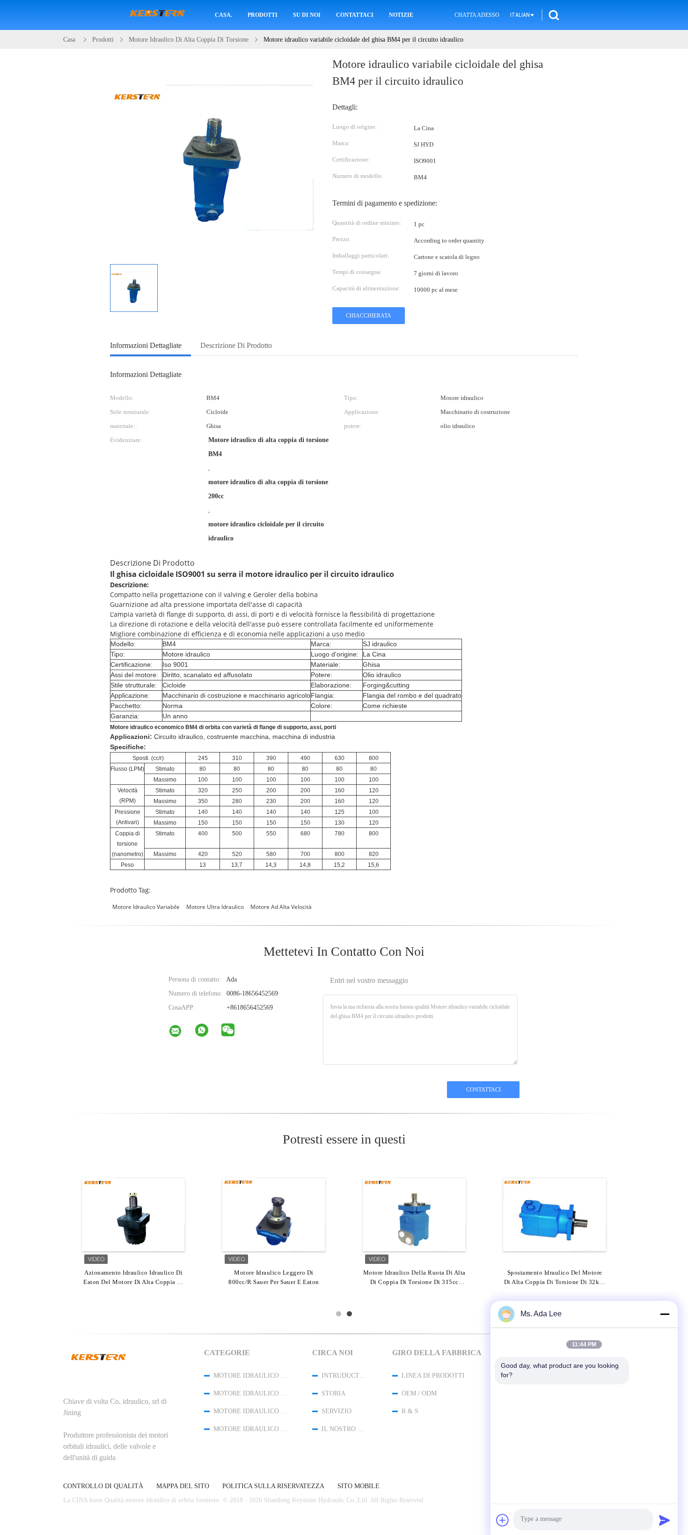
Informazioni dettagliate (146, 345)
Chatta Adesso (476, 15)
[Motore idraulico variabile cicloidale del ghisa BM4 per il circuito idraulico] (133, 288)
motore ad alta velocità (281, 907)
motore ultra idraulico (215, 907)
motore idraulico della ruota (250, 1411)
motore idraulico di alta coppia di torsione (250, 1393)
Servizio (336, 1411)
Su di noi (307, 15)
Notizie (401, 15)
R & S (410, 1411)
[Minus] (664, 1314)
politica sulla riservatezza (273, 1486)
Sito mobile (358, 1486)
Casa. (223, 15)
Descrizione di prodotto (236, 345)
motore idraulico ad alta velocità (250, 1428)
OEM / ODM (419, 1393)
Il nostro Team (344, 1428)
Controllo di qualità (103, 1486)
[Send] (664, 1520)
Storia (333, 1393)
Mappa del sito (182, 1486)
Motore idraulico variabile (146, 907)
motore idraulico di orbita (250, 1375)
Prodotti (263, 15)
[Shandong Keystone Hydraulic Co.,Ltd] (181, 1033)
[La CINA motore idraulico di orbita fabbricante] (157, 15)
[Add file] (502, 1520)
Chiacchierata (368, 315)
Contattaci (354, 15)
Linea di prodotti (433, 1375)
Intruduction (344, 1375)
